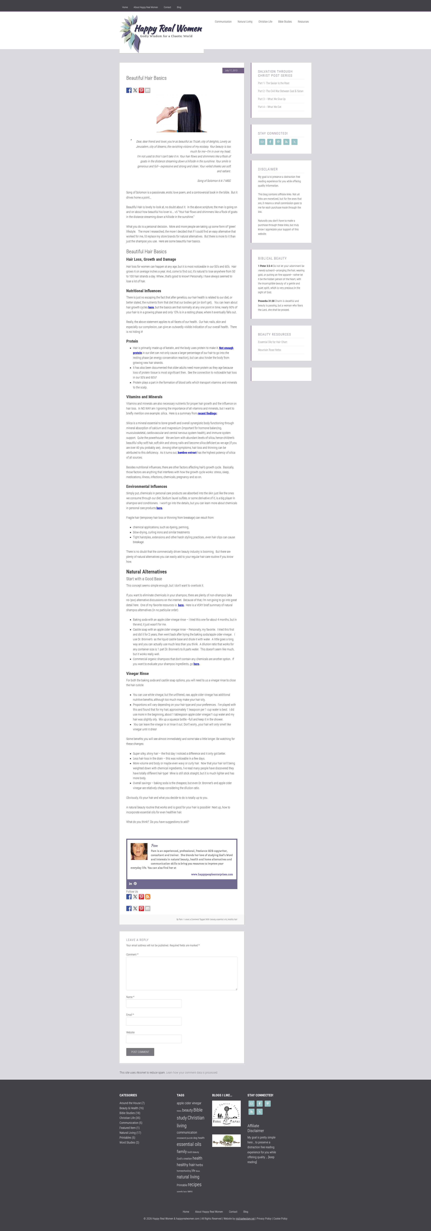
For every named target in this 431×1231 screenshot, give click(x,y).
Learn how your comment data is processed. (192, 1072)
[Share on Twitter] (135, 90)
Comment (132, 954)
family (182, 1151)
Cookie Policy (280, 1218)
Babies (179, 1111)
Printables (125, 1137)
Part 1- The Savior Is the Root (273, 83)
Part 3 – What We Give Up (272, 99)
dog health (199, 1137)
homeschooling (184, 1170)
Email (130, 1014)
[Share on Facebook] (129, 90)
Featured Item (128, 1128)
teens (190, 1191)
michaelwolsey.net (245, 1218)
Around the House (130, 1103)
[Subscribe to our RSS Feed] (147, 896)
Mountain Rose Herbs (269, 350)
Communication (129, 1122)
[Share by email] (147, 90)
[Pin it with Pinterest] (141, 90)
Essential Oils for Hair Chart (272, 342)
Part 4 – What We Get (269, 107)
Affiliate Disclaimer (255, 1128)
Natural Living (128, 1132)
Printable (182, 1185)
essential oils (221, 919)
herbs (199, 1165)
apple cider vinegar (189, 1103)
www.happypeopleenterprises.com (212, 874)
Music (198, 1171)
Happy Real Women (162, 34)
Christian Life (127, 1118)
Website (130, 1032)
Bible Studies (127, 1113)
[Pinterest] (135, 884)
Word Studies (127, 1142)
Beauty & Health (129, 1108)
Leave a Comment (191, 919)
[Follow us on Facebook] (129, 896)
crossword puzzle (185, 1138)
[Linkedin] (130, 884)
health (197, 1158)
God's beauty (193, 1152)
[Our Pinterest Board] (141, 896)
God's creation (184, 1158)
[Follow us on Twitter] (135, 896)
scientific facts (182, 1192)
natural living (188, 1177)
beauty (213, 919)
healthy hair (232, 919)
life (193, 1170)
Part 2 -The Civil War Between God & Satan (280, 91)
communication (187, 1132)
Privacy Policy (263, 1218)
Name (130, 997)
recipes (195, 1184)
